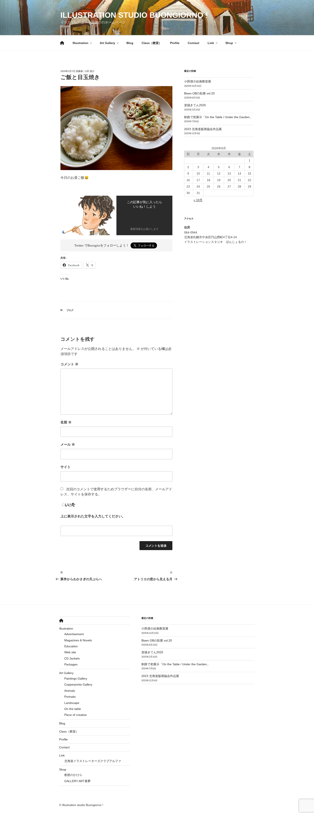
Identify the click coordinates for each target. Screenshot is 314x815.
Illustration (80, 43)
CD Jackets (72, 658)
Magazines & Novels (78, 640)
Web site (70, 652)
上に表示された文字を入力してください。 (92, 516)
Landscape (71, 703)
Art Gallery (107, 43)
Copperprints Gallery (78, 684)
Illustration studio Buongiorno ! (134, 15)
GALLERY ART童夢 (77, 781)
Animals (69, 690)
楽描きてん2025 (195, 105)
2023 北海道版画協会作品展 (203, 129)
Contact (193, 43)
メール (67, 444)
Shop (229, 43)
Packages (71, 664)
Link (211, 43)
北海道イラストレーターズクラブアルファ (92, 761)
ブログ (69, 310)
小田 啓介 (89, 71)
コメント (69, 364)
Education (71, 646)
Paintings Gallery (75, 678)
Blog (129, 43)
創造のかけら (73, 775)
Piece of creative (75, 715)
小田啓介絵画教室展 (197, 81)
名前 (66, 422)
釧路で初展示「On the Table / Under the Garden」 (218, 117)
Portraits (70, 696)
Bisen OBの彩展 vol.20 (199, 93)
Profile (174, 43)
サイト (65, 467)
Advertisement (74, 634)
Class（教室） (152, 43)
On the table (72, 709)
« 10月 (198, 200)
